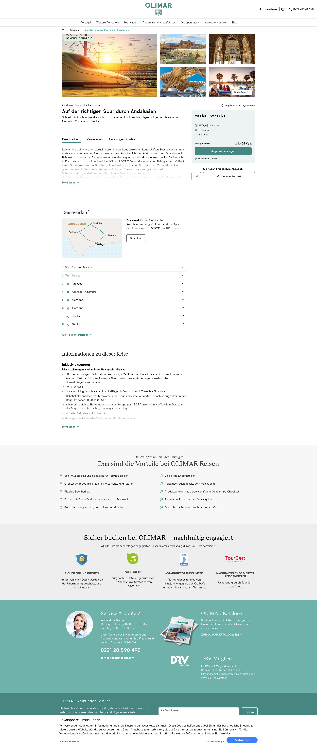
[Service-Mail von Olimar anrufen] (196, 176)
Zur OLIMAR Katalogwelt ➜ (221, 634)
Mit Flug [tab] (200, 116)
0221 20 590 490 (121, 650)
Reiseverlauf (95, 139)
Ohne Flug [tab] (217, 116)
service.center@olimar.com (117, 657)
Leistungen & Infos (122, 139)
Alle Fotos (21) (243, 92)
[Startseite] (63, 30)
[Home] (158, 9)
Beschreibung (71, 139)
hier (227, 733)
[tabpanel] (223, 137)
